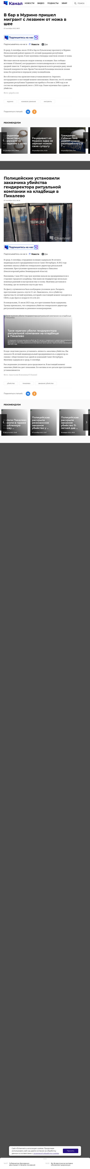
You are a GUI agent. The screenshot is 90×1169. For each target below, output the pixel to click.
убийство (11, 383)
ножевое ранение (28, 101)
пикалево (26, 383)
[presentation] (3, 140)
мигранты (48, 101)
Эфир (64, 3)
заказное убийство (46, 383)
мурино (10, 101)
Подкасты (52, 3)
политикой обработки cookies (46, 1153)
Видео (40, 3)
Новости (29, 3)
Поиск (81, 3)
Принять (70, 1151)
